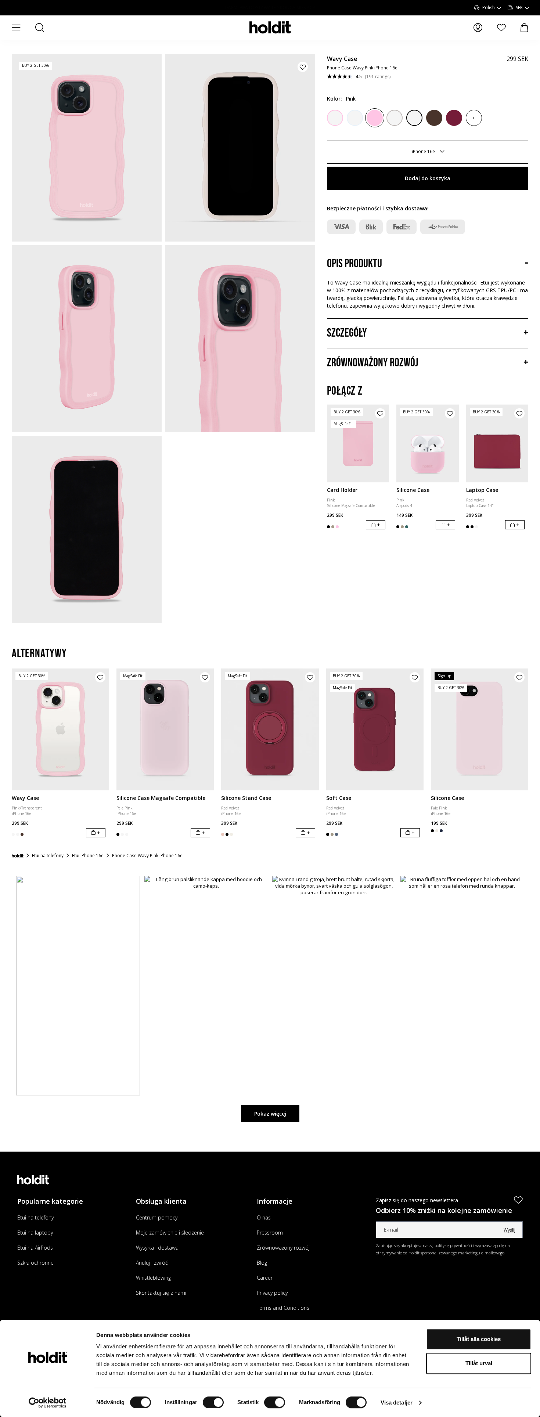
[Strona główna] (18, 856)
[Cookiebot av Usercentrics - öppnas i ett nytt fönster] (47, 1402)
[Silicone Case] (427, 443)
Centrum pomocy (156, 1217)
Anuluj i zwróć (152, 1262)
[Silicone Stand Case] (269, 729)
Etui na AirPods (35, 1247)
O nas (264, 1217)
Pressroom (270, 1232)
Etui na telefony (35, 1217)
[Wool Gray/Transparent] (394, 118)
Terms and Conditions (283, 1307)
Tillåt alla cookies (479, 1339)
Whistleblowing (153, 1277)
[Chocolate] (434, 118)
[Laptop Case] (497, 443)
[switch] (213, 1402)
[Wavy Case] (60, 729)
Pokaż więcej (270, 1113)
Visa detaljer (397, 1402)
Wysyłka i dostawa (157, 1247)
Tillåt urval (478, 1363)
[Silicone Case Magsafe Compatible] (165, 729)
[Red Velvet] (454, 118)
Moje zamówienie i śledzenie (170, 1232)
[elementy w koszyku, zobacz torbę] (524, 27)
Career (265, 1277)
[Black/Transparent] (414, 118)
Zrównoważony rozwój (283, 1247)
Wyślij (509, 1230)
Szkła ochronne (35, 1262)
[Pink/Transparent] (335, 118)
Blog (262, 1262)
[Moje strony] (478, 27)
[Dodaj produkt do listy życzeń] (303, 67)
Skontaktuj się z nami (161, 1292)
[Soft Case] (375, 729)
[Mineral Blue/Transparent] (355, 118)
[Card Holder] (358, 443)
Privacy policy (272, 1292)
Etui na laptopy (35, 1232)
